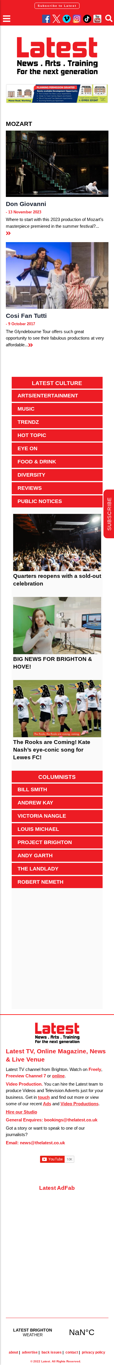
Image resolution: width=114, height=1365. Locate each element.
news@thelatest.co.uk (42, 1142)
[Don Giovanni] (57, 164)
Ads (47, 1103)
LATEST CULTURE (57, 383)
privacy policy (93, 1352)
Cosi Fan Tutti (26, 315)
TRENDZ (28, 422)
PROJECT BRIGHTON (45, 842)
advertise (30, 1352)
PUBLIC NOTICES (40, 501)
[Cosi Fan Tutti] (57, 275)
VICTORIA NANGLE (42, 816)
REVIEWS (30, 488)
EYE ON (27, 448)
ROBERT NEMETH (40, 882)
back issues (52, 1352)
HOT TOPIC (32, 435)
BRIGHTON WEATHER (57, 1332)
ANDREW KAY (35, 803)
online (58, 1075)
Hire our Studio (21, 1111)
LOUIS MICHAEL (38, 829)
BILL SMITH (32, 789)
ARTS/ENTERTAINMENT (48, 396)
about (13, 1352)
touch (44, 1097)
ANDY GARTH (35, 855)
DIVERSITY (31, 475)
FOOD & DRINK (37, 462)
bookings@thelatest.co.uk (70, 1119)
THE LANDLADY (38, 869)
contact (71, 1352)
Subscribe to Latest (57, 5)
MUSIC (26, 409)
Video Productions (80, 1103)
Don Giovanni (26, 203)
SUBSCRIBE (109, 514)
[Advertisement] (57, 952)
